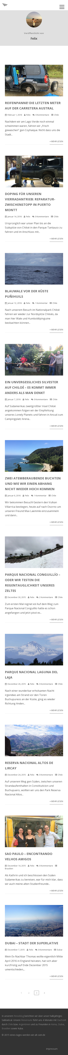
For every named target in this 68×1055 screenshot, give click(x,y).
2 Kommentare (46, 597)
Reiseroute (27, 1020)
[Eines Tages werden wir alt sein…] (5, 8)
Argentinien (24, 1024)
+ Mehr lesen (56, 141)
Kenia (54, 1024)
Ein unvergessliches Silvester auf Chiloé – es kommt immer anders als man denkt (31, 387)
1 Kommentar (41, 303)
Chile (56, 114)
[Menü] (61, 7)
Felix (28, 114)
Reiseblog (19, 1015)
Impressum (52, 1048)
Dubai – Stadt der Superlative (31, 943)
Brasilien (9, 868)
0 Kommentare (42, 114)
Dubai (59, 949)
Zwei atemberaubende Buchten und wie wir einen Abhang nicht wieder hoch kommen (33, 483)
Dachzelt (61, 1020)
